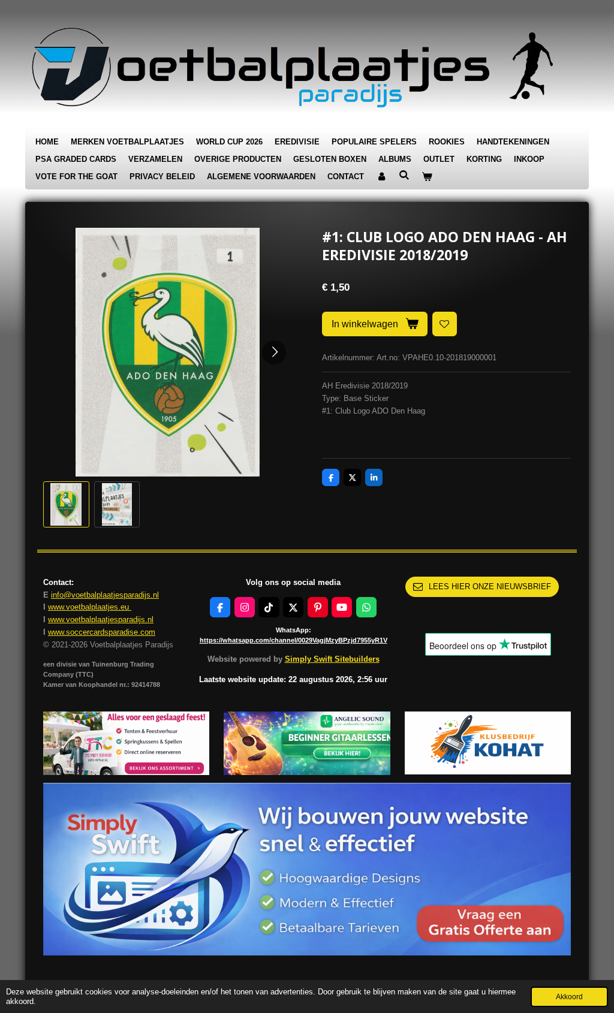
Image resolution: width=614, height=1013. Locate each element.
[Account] (381, 177)
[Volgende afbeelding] (274, 352)
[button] (66, 504)
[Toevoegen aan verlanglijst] (444, 324)
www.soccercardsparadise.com (101, 632)
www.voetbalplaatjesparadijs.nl (101, 619)
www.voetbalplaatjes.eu (89, 606)
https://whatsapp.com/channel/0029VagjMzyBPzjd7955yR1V (293, 640)
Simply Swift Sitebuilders (332, 659)
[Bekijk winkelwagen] (427, 177)
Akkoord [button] (569, 996)
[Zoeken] (404, 175)
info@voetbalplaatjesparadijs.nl (105, 594)
